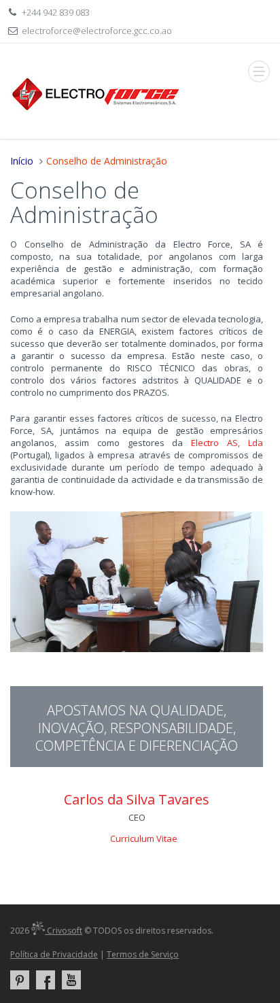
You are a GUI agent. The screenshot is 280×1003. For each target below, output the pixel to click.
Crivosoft (63, 930)
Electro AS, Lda (227, 443)
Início (21, 160)
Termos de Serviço (143, 954)
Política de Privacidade (54, 954)
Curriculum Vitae (143, 838)
